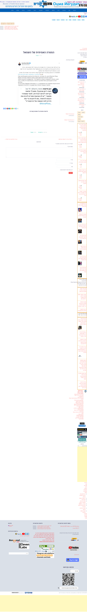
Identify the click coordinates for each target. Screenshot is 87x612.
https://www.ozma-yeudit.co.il (47, 541)
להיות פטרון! (76, 554)
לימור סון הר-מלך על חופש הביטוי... (10, 28)
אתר (72, 166)
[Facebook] (4, 108)
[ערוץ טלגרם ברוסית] (82, 17)
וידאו (58, 10)
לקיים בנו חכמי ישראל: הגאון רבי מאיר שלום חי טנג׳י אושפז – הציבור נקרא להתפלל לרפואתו (82, 321)
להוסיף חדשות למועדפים (24, 535)
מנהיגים (63, 10)
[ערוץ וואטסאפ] (77, 17)
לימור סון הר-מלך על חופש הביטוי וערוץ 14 (81, 95)
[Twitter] (5, 108)
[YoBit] (82, 437)
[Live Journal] (17, 108)
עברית (10, 526)
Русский (11, 525)
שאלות (17, 10)
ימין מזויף (62, 19)
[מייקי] (16, 534)
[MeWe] (9, 108)
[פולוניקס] (82, 442)
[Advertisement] (43, 39)
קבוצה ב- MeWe (82, 504)
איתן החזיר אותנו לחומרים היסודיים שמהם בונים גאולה (82, 290)
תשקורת (53, 19)
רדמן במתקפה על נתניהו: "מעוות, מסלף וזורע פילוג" (82, 205)
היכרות (74, 10)
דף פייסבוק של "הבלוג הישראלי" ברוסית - (82, 495)
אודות (12, 10)
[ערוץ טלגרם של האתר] (84, 17)
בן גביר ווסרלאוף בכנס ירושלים (11, 139)
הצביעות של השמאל (70, 114)
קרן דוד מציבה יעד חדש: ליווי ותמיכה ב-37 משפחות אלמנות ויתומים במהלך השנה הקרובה (82, 349)
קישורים (29, 10)
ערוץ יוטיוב (84, 499)
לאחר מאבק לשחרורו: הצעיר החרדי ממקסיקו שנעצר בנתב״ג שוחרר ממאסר (82, 376)
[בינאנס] (82, 430)
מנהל (37, 55)
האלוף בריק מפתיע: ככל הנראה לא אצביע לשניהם (82, 216)
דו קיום (58, 19)
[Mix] (11, 108)
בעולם (83, 19)
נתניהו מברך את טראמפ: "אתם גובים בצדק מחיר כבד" (82, 237)
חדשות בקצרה (10, 23)
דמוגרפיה (74, 19)
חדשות (53, 10)
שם (72, 159)
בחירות (23, 10)
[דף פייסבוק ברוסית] (86, 17)
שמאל (70, 19)
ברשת (35, 10)
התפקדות (41, 10)
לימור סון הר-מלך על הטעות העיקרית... (11, 26)
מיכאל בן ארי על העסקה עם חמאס (66, 139)
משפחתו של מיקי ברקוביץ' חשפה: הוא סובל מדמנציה (82, 258)
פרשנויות (47, 10)
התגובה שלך (70, 146)
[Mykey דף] (70, 17)
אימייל (71, 163)
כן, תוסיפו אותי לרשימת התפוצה (66, 169)
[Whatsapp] (12, 108)
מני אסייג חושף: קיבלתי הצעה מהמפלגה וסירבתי (83, 248)
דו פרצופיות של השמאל (69, 120)
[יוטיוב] (79, 17)
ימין (66, 19)
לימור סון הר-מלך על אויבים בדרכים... (11, 29)
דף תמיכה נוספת (82, 498)
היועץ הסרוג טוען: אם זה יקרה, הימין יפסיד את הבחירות (82, 226)
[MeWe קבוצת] (73, 17)
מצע (69, 10)
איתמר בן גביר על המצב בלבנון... (10, 27)
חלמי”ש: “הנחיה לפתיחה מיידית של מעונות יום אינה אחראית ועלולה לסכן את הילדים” (82, 384)
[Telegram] (16, 108)
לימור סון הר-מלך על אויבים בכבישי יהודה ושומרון (81, 100)
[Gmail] (14, 108)
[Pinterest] (7, 108)
